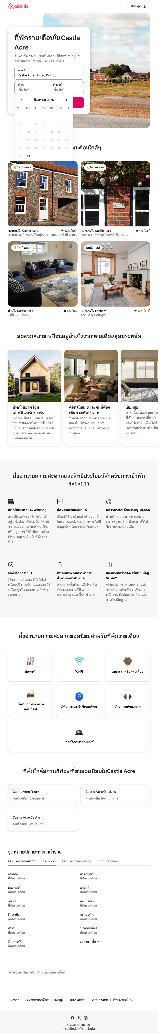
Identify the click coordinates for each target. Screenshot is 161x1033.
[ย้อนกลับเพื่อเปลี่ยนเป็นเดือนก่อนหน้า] (21, 100)
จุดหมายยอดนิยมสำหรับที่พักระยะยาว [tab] (32, 861)
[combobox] (49, 75)
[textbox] (31, 89)
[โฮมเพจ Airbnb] (18, 6)
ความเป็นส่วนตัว (73, 1028)
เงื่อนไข (91, 1028)
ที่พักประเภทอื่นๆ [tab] (108, 861)
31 (28, 156)
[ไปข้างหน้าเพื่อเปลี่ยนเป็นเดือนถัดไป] (66, 100)
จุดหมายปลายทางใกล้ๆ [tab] (76, 861)
